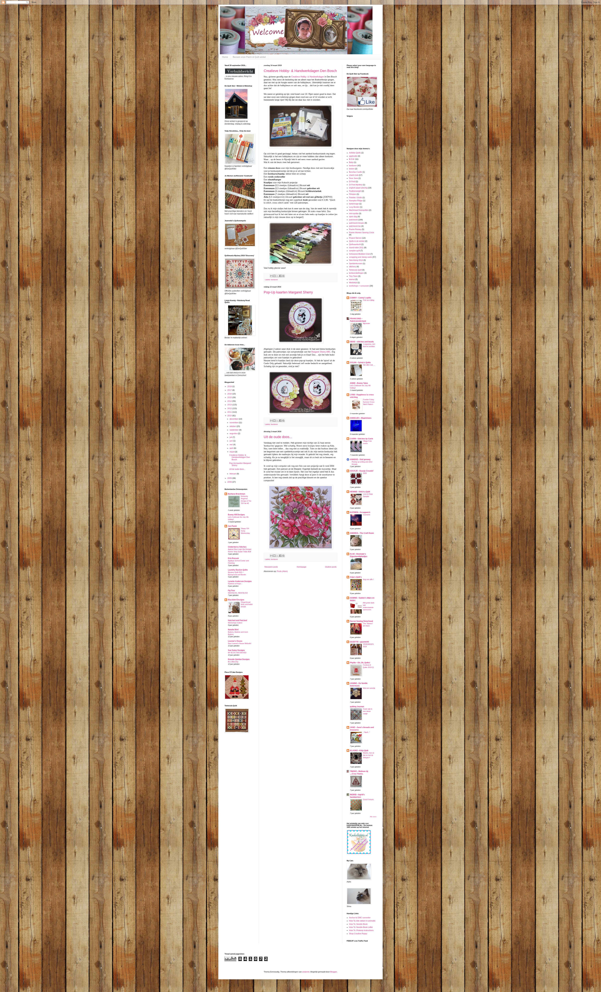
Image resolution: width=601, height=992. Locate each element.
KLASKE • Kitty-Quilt (359, 750)
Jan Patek (232, 526)
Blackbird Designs (236, 600)
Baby (351, 162)
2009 (229, 478)
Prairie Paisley (355, 229)
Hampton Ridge (355, 201)
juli (231, 437)
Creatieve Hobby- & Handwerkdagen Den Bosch (300, 71)
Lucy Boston (354, 207)
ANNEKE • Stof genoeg (360, 459)
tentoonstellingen (356, 273)
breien (351, 169)
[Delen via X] (277, 275)
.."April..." (366, 732)
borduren (274, 280)
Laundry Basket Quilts (238, 570)
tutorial (352, 279)
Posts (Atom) (282, 571)
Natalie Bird (233, 630)
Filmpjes (352, 194)
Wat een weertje (369, 688)
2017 (229, 390)
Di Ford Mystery (355, 185)
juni (231, 441)
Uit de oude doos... (278, 437)
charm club (353, 175)
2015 (229, 397)
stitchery (352, 267)
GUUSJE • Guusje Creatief (361, 471)
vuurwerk (366, 515)
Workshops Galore (235, 623)
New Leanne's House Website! (239, 643)
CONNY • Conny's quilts (360, 298)
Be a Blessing (233, 662)
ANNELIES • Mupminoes (360, 418)
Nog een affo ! (368, 579)
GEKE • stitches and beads (362, 342)
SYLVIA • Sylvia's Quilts (360, 362)
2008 (229, 482)
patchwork (353, 220)
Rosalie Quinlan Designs (239, 659)
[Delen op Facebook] (280, 275)
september (234, 430)
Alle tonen (373, 816)
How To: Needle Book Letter (361, 927)
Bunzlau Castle (355, 172)
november (234, 422)
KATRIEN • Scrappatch (360, 512)
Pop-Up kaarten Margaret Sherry (288, 292)
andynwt (305, 972)
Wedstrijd (353, 283)
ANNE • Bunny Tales (359, 383)
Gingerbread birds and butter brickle (247, 604)
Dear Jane (353, 178)
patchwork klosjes (356, 223)
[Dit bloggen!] (274, 275)
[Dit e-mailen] (271, 275)
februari (233, 474)
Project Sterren (355, 238)
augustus (234, 433)
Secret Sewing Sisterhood (361, 621)
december (234, 419)
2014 (229, 401)
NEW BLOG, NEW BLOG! (238, 593)
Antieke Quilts (355, 153)
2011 (229, 412)
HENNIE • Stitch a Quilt (360, 492)
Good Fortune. (368, 799)
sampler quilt (354, 251)
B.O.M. (352, 159)
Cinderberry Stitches (237, 547)
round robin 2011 (356, 247)
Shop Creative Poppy (358, 934)
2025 (365, 473)
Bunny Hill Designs (236, 515)
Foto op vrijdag (368, 300)
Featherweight (355, 191)
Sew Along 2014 (356, 260)
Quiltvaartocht (355, 244)
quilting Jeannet (357, 706)
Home (225, 57)
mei (231, 445)
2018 (229, 386)
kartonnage (354, 204)
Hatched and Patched (237, 620)
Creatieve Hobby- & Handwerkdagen (307, 77)
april (232, 448)
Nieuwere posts (271, 567)
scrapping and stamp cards (360, 257)
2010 (229, 416)
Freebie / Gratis (355, 197)
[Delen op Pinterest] (283, 275)
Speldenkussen (355, 263)
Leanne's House (235, 641)
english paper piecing (358, 188)
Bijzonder (366, 323)
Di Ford (352, 181)
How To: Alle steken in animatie (362, 921)
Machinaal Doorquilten (358, 210)
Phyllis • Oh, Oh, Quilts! (360, 663)
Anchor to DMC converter (359, 918)
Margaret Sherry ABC (321, 352)
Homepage (301, 567)
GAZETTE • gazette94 (359, 642)
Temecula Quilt (355, 270)
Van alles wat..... (369, 365)
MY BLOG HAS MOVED (237, 653)
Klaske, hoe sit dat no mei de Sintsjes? (368, 755)
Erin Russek (233, 558)
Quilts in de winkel (357, 241)
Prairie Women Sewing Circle (361, 232)
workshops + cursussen (359, 286)
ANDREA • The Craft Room (362, 533)
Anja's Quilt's (356, 577)
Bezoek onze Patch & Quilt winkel (249, 57)
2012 (229, 408)
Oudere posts (330, 567)
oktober (233, 426)
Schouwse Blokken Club (359, 254)
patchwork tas (355, 226)
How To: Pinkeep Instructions (361, 930)
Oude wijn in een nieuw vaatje (367, 711)
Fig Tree (231, 590)
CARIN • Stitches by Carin (361, 439)
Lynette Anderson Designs (240, 581)
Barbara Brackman (236, 494)
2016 (229, 394)
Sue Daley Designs (236, 650)
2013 (229, 405)
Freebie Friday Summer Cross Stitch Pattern (369, 402)
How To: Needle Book (358, 924)
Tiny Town (353, 276)
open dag (353, 217)
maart (232, 452)
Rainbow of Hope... (235, 584)
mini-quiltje (353, 213)
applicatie (353, 156)
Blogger (333, 972)
